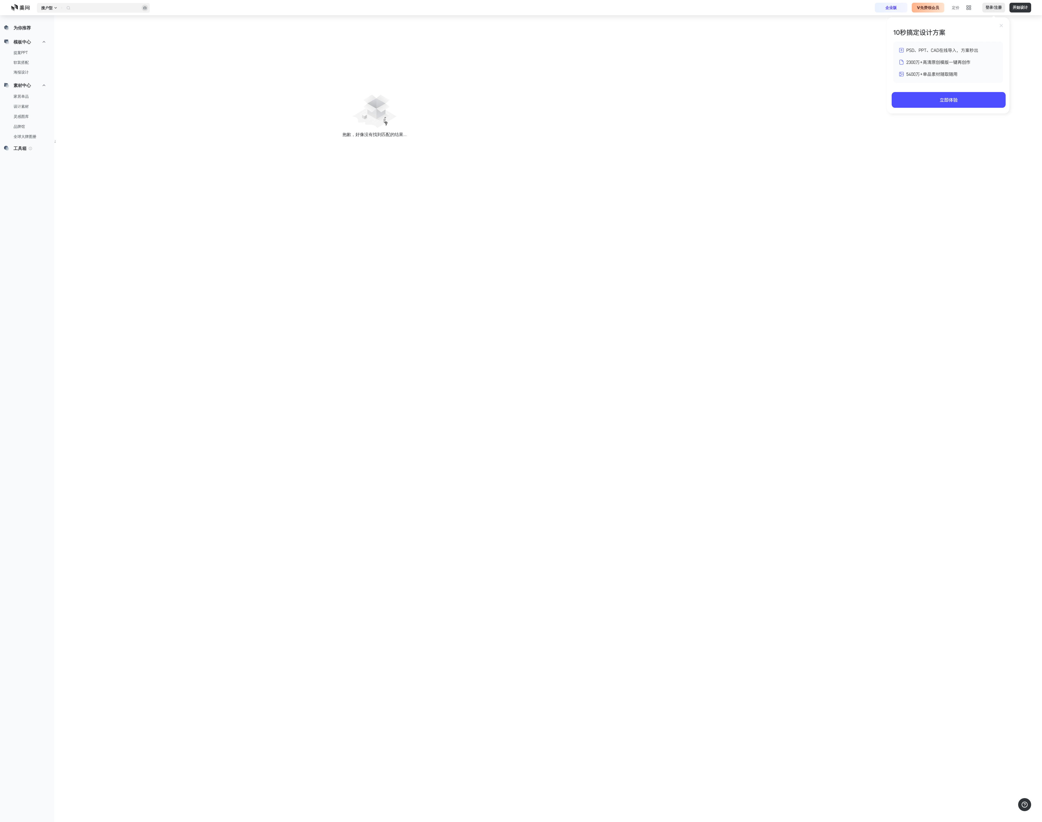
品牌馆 (19, 126)
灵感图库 (21, 116)
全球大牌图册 (25, 136)
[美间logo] (22, 7)
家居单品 (21, 96)
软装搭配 (21, 62)
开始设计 (1020, 7)
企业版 (891, 7)
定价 (956, 7)
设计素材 (21, 106)
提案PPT (21, 52)
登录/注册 (994, 7)
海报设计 (21, 72)
